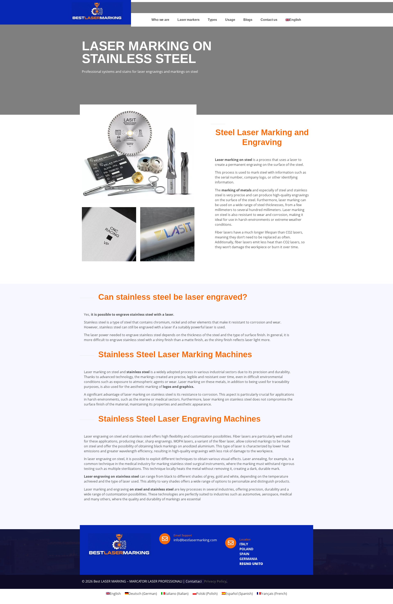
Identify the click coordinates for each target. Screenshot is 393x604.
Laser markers (188, 19)
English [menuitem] (115, 593)
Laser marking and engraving (106, 489)
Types (212, 19)
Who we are (160, 19)
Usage (230, 19)
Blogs (248, 19)
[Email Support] (164, 538)
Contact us (269, 19)
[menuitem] (293, 20)
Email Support (183, 535)
